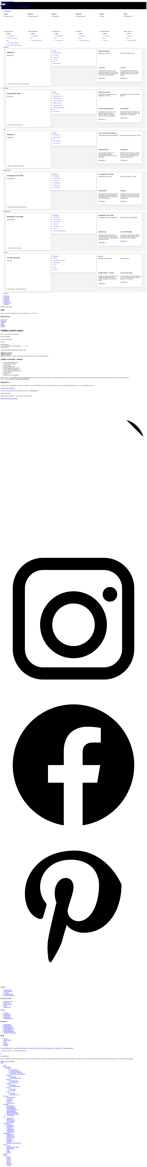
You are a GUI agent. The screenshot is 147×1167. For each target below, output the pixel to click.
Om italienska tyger (132, 40)
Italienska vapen (11, 1119)
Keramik (9, 1083)
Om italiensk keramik (84, 40)
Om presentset (57, 111)
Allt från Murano (59, 35)
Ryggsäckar (6, 300)
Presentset (6, 88)
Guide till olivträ (58, 1048)
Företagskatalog (57, 187)
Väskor (8, 1068)
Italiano (19, 5)
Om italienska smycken (37, 40)
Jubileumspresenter (8, 1018)
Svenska (29, 5)
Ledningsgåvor (57, 182)
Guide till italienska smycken (20, 1048)
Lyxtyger (55, 59)
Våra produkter (7, 11)
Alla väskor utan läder (12, 38)
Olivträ (5, 1005)
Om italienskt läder (8, 994)
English (2, 5)
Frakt (55, 265)
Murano (9, 1079)
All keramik (82, 35)
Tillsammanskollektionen (59, 107)
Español (11, 5)
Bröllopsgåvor (7, 211)
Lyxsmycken (56, 57)
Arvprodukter (56, 134)
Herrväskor (6, 301)
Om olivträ (106, 40)
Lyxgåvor (6, 47)
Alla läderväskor (11, 35)
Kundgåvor (56, 180)
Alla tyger (130, 35)
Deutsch (7, 5)
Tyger (8, 1092)
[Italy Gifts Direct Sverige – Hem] (5, 2)
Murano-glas (7, 1003)
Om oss (5, 252)
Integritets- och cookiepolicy (7, 1061)
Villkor (55, 267)
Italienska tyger (7, 1007)
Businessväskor (7, 302)
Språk (5, 1155)
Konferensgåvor (57, 178)
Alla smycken (35, 35)
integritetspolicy (34, 390)
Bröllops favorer (57, 219)
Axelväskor (6, 298)
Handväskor (7, 297)
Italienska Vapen (57, 137)
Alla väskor (6, 296)
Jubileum (55, 228)
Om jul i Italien (57, 143)
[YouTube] (73, 545)
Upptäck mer (102, 78)
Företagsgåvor (7, 170)
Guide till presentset (68, 1048)
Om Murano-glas (59, 40)
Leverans (3, 398)
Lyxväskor (56, 55)
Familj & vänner (57, 221)
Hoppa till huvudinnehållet (7, 1)
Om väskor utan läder (9, 995)
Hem (5, 1065)
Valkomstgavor (57, 185)
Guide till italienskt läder (6, 1048)
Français (15, 5)
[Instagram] (73, 691)
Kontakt (6, 293)
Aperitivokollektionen (58, 100)
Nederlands (24, 5)
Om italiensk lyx (57, 63)
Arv (5, 129)
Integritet (56, 269)
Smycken (9, 1075)
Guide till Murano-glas (33, 1048)
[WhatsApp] (4, 7)
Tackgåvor (56, 223)
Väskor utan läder (8, 991)
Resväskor (6, 304)
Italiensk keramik (8, 1004)
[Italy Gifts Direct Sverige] (5, 393)
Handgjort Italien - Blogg (59, 260)
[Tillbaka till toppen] (1, 1053)
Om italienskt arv (57, 140)
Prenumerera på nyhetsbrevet (8, 388)
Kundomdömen (57, 262)
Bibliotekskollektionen (58, 105)
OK (2, 1063)
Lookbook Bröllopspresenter (60, 230)
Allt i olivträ (106, 35)
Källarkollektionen (58, 103)
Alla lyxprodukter (57, 52)
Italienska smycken (8, 1001)
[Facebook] (73, 837)
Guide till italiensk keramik (47, 1048)
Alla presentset (57, 93)
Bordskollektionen (57, 96)
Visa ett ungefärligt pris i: (7, 346)
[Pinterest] (73, 984)
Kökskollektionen (57, 98)
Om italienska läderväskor (13, 42)
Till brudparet (57, 226)
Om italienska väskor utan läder (14, 45)
